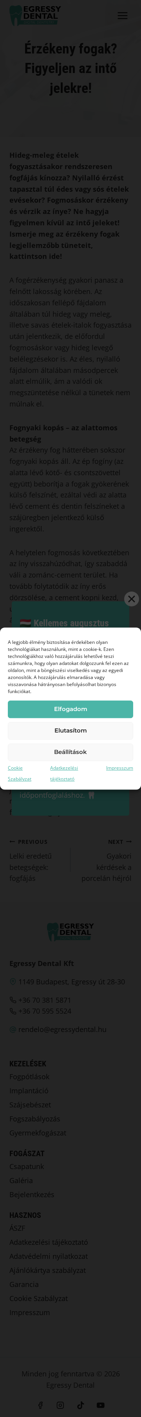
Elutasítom (70, 730)
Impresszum (119, 768)
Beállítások (70, 752)
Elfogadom (70, 709)
